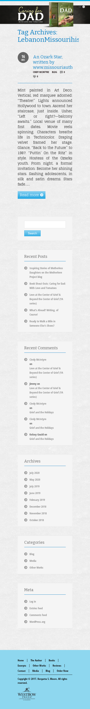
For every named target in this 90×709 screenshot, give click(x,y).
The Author (36, 660)
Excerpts (22, 665)
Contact (22, 671)
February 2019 (37, 500)
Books (52, 660)
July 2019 (34, 486)
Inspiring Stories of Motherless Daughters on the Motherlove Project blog (46, 272)
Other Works (36, 567)
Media (32, 561)
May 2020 (34, 479)
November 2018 (38, 513)
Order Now (62, 671)
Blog (54, 72)
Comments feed (38, 615)
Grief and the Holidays (41, 412)
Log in (32, 601)
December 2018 (37, 506)
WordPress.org (37, 622)
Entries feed (36, 608)
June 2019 (34, 493)
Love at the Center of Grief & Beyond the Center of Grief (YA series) (46, 299)
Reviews (57, 665)
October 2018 (36, 520)
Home (21, 660)
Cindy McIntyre (41, 72)
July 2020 (34, 473)
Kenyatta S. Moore (47, 679)
